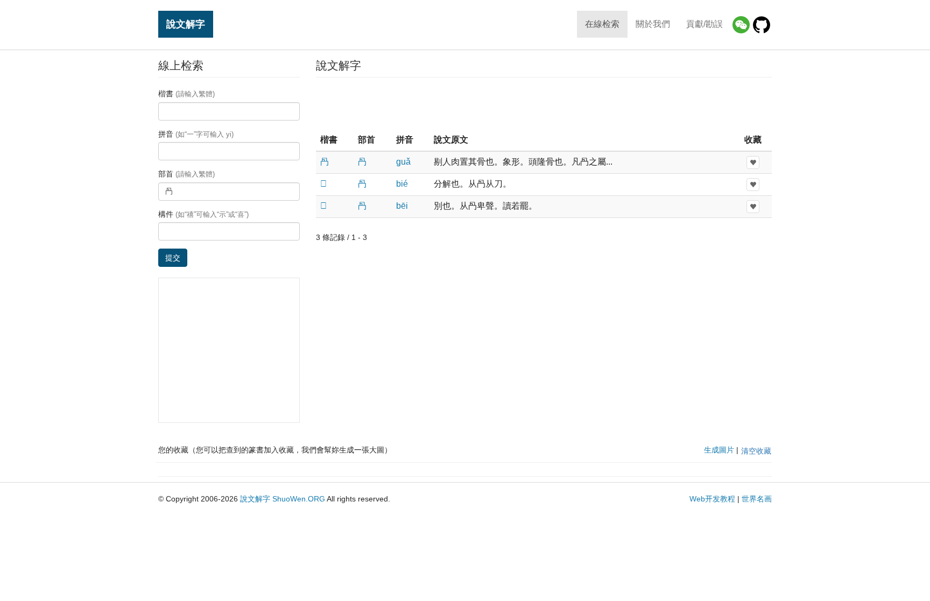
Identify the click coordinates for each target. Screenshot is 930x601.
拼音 (196, 134)
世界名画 (757, 498)
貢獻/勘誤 (704, 24)
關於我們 (653, 24)
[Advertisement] (543, 104)
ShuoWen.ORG (298, 498)
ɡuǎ (403, 161)
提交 (172, 257)
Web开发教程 (712, 498)
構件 (203, 214)
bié (402, 183)
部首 (186, 173)
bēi (402, 205)
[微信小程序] (741, 25)
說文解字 (185, 24)
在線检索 (602, 24)
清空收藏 (756, 451)
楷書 (186, 93)
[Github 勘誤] (761, 25)
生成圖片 (719, 450)
